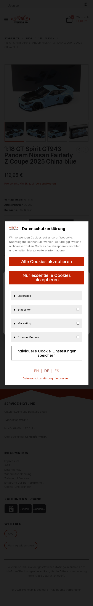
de (46, 371)
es (57, 371)
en (36, 371)
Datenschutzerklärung (38, 378)
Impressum (63, 378)
